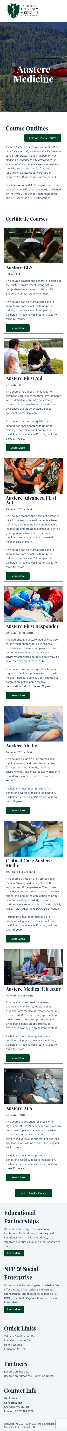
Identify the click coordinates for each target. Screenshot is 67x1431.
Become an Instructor (17, 1371)
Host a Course (13, 1344)
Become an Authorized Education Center (29, 1376)
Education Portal (14, 1349)
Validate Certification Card (20, 1336)
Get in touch (11, 1398)
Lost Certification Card (18, 1340)
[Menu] (61, 11)
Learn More (14, 1252)
